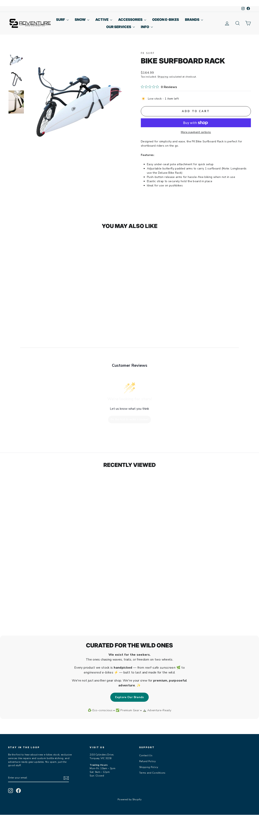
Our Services (119, 27)
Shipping (162, 76)
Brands (192, 20)
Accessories (130, 20)
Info (145, 27)
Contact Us (146, 755)
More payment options (196, 132)
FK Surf (148, 53)
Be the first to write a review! (129, 419)
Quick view (36, 292)
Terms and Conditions (152, 772)
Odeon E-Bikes (165, 20)
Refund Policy (147, 761)
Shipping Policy (148, 767)
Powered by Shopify (129, 799)
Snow (80, 20)
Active (102, 20)
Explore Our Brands (129, 697)
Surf (61, 20)
